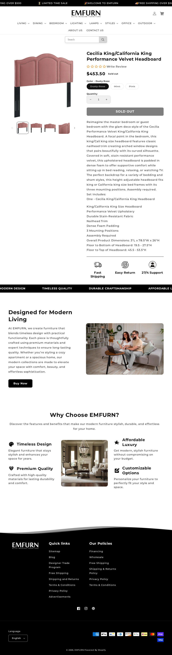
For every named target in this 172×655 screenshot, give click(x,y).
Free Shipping (58, 573)
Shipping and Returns (64, 579)
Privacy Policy (58, 590)
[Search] (103, 40)
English (16, 638)
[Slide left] (12, 128)
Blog (52, 557)
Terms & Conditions (62, 585)
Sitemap (54, 551)
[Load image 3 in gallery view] (50, 128)
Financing (96, 551)
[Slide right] (74, 128)
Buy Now (20, 383)
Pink (134, 87)
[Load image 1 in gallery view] (23, 128)
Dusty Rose (99, 87)
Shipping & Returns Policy (102, 571)
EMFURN (79, 650)
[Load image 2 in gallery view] (36, 128)
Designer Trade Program (59, 565)
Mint (119, 87)
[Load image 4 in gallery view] (64, 128)
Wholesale (96, 557)
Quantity (92, 93)
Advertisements (60, 596)
